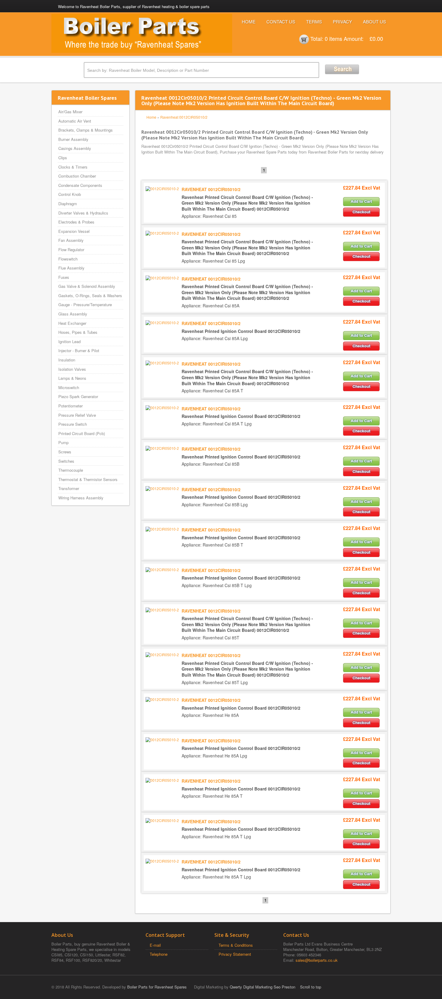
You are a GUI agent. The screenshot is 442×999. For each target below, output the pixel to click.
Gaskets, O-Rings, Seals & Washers (90, 295)
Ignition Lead (69, 341)
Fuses (63, 277)
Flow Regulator (71, 249)
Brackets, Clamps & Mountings (85, 130)
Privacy (342, 21)
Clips (62, 157)
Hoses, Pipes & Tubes (77, 332)
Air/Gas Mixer (70, 111)
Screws (64, 452)
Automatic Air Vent (74, 121)
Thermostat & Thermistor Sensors (88, 479)
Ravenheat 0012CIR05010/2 (183, 117)
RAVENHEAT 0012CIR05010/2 (211, 189)
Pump (63, 442)
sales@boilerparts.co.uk (317, 960)
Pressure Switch (72, 424)
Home (249, 21)
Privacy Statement (235, 954)
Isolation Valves (72, 369)
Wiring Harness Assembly (80, 498)
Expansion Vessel (74, 231)
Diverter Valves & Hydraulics (83, 213)
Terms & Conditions (236, 945)
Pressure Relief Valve (77, 415)
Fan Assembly (71, 240)
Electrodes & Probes (76, 222)
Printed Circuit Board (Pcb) (81, 433)
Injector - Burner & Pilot (78, 350)
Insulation (66, 360)
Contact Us (280, 21)
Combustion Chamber (77, 176)
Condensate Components (80, 185)
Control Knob (69, 194)
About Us (374, 21)
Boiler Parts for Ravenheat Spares (157, 987)
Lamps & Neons (72, 378)
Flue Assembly (71, 268)
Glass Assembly (72, 314)
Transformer (68, 488)
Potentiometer (70, 406)
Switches (66, 461)
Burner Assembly (73, 139)
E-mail (155, 945)
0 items (333, 38)
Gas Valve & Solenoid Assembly (86, 286)
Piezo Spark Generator (78, 396)
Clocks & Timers (72, 167)
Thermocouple (70, 470)
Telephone (158, 954)
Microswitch (68, 387)
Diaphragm (67, 203)
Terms (314, 21)
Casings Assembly (74, 148)
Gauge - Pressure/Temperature (85, 304)
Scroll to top (310, 987)
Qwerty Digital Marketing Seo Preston (262, 987)
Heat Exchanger (72, 323)
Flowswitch (68, 259)
